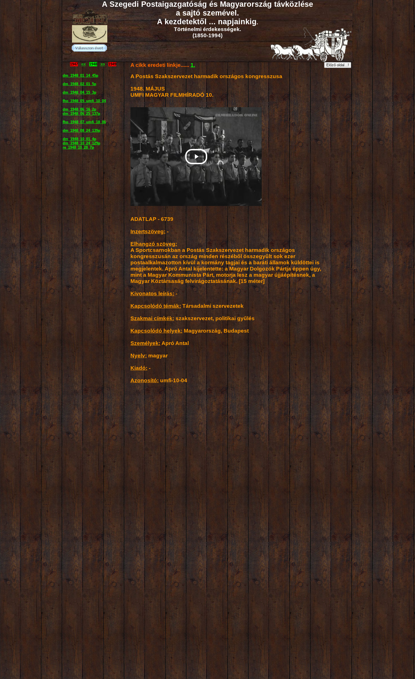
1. (193, 65)
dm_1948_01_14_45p (80, 75)
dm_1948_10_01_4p (79, 139)
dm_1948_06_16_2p (79, 109)
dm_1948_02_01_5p (79, 84)
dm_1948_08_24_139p (81, 130)
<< (83, 64)
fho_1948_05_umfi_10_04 (84, 101)
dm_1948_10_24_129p (81, 143)
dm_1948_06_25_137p (81, 113)
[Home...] (89, 41)
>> (103, 64)
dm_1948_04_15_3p (79, 92)
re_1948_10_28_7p (78, 147)
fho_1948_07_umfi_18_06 (84, 122)
